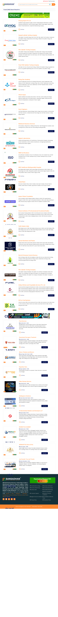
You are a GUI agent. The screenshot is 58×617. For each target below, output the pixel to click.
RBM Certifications (23, 153)
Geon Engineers (22, 109)
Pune (26, 495)
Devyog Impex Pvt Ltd (24, 20)
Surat (23, 495)
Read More (51, 29)
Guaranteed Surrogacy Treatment (27, 337)
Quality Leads (34, 489)
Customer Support (35, 493)
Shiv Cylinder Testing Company (27, 49)
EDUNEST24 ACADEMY (25, 427)
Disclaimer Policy (47, 500)
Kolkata (14, 495)
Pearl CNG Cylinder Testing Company (28, 65)
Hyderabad (24, 493)
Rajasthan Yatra (23, 367)
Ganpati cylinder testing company (27, 35)
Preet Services (22, 321)
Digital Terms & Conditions (36, 496)
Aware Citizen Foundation (25, 196)
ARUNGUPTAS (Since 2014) (26, 444)
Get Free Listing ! (49, 1)
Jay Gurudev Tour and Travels (26, 459)
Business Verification (48, 485)
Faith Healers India (23, 226)
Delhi (12, 493)
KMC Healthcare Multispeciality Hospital (29, 167)
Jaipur (4, 496)
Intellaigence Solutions (25, 396)
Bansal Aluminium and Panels (26, 240)
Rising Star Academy (24, 79)
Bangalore (18, 493)
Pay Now (42, 481)
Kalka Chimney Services (25, 381)
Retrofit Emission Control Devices (27, 255)
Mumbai (7, 493)
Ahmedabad (5, 495)
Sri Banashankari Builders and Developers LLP (30, 410)
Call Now (22, 29)
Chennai (10, 495)
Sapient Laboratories (24, 138)
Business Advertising (35, 487)
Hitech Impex (22, 94)
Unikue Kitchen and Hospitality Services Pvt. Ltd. (31, 285)
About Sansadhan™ (47, 491)
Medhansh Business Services (26, 124)
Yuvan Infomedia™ (27, 506)
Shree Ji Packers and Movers (26, 352)
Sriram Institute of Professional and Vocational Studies (33, 211)
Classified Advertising (48, 489)
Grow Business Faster (48, 487)
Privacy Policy (34, 500)
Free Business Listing (35, 485)
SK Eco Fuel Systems (24, 300)
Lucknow (8, 496)
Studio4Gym (21, 182)
